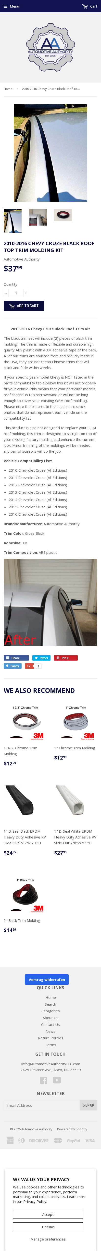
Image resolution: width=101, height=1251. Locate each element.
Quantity (10, 284)
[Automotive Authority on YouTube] (57, 1081)
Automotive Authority (36, 1129)
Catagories (50, 1010)
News (50, 1031)
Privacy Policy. (35, 1201)
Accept (48, 1214)
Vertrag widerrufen (47, 979)
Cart (93, 6)
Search (50, 1004)
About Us (50, 1017)
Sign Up (88, 1105)
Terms (50, 1044)
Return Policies (50, 1037)
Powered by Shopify (72, 1129)
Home (8, 89)
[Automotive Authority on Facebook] (43, 1081)
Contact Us (50, 1024)
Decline (48, 1226)
